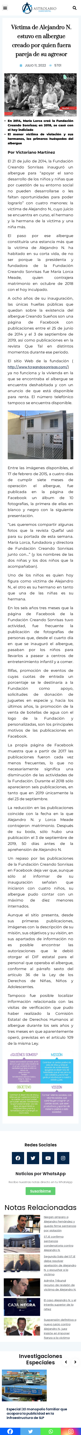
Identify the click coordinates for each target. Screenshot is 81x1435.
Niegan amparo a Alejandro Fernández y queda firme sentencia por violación (60, 1223)
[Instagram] (63, 1158)
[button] (5, 8)
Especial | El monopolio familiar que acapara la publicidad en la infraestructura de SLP (37, 1413)
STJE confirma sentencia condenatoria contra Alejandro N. (58, 1243)
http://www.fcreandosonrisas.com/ (38, 367)
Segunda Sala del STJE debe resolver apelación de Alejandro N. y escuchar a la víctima (60, 1265)
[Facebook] (18, 1158)
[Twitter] (33, 1158)
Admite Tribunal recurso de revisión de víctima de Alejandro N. (60, 1285)
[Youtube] (48, 1158)
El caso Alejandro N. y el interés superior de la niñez (60, 1304)
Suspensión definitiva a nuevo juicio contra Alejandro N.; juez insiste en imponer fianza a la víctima (60, 1329)
